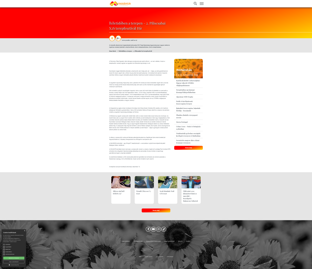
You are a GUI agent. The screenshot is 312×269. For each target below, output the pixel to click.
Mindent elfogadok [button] (14, 258)
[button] (13, 264)
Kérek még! (188, 148)
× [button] (24, 230)
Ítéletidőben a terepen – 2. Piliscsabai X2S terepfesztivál (135, 51)
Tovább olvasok (13, 241)
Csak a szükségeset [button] (14, 261)
